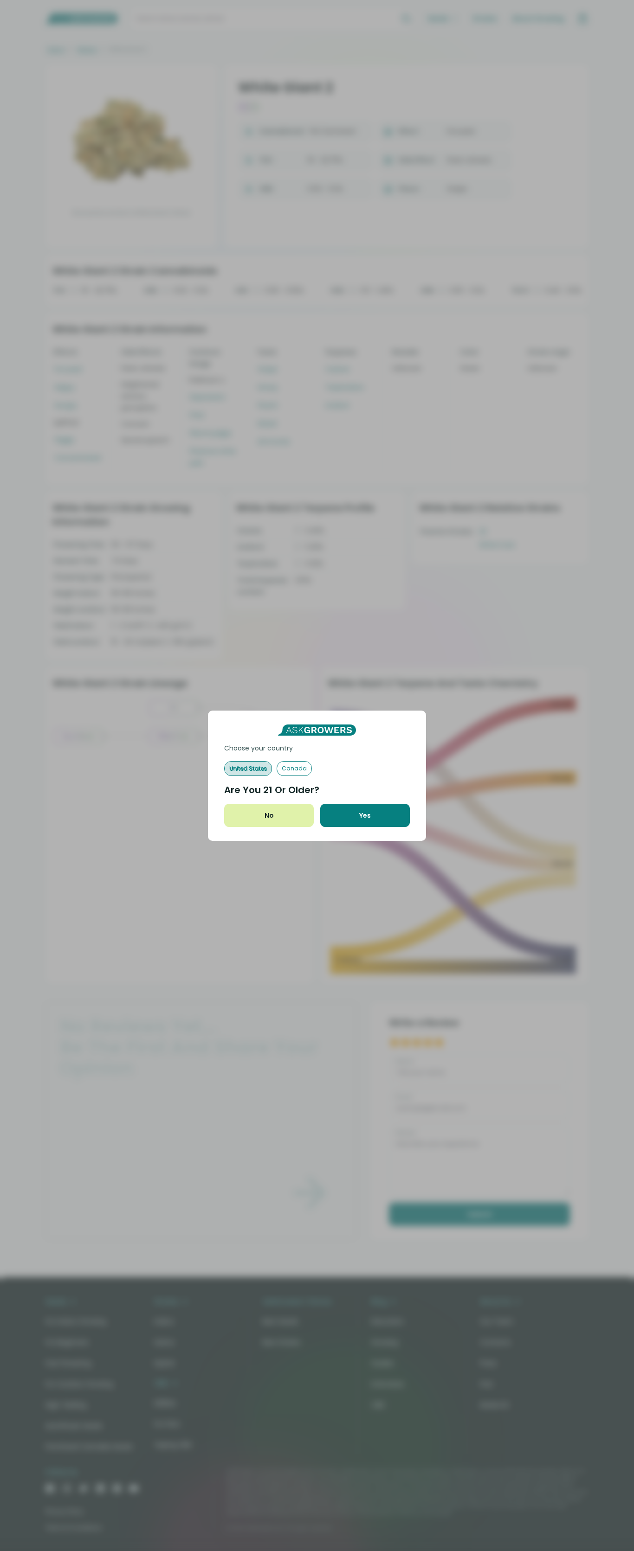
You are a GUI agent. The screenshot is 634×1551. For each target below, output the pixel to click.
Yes (365, 815)
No (269, 815)
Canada (294, 768)
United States (248, 768)
